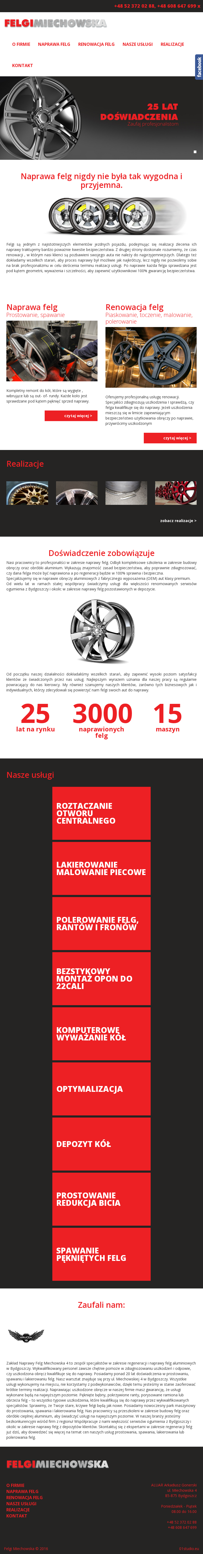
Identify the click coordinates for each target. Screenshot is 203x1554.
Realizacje (172, 44)
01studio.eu (189, 1548)
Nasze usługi (138, 44)
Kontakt (22, 65)
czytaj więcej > (78, 415)
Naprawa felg (54, 44)
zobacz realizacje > (178, 520)
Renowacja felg (96, 44)
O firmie (21, 44)
